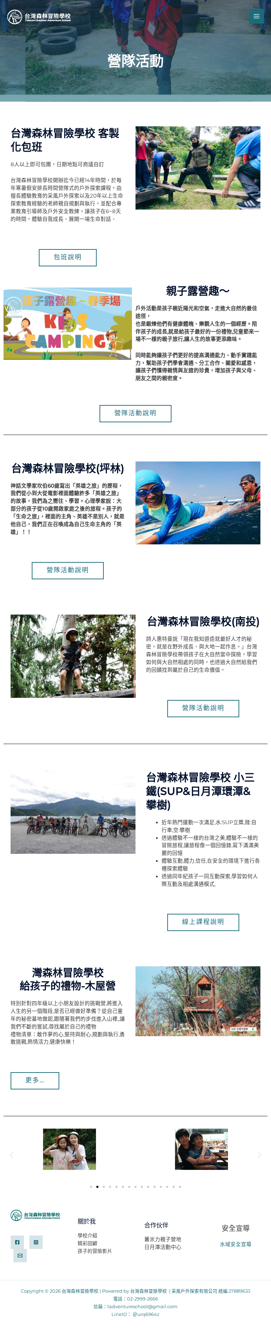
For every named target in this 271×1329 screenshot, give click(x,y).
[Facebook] (17, 1242)
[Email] (20, 1255)
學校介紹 (87, 1235)
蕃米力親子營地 (162, 1239)
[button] (11, 1154)
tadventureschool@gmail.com (142, 1306)
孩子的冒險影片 (95, 1251)
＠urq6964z (146, 1314)
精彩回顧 (87, 1243)
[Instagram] (36, 1242)
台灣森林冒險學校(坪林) (67, 468)
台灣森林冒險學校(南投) (203, 621)
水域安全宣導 (236, 1244)
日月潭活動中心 (162, 1247)
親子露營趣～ (198, 290)
